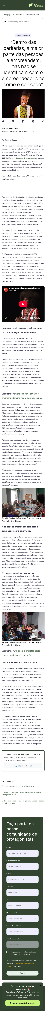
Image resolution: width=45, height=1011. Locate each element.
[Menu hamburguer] (4, 5)
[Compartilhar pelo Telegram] (43, 121)
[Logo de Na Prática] (35, 5)
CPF (7, 900)
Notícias (19, 15)
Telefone (9, 887)
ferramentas (31, 722)
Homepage (7, 15)
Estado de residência (14, 926)
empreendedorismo (9, 233)
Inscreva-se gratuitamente (22, 1003)
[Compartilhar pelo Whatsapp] (33, 121)
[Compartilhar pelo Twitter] (3, 121)
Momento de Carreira (14, 913)
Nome (8, 848)
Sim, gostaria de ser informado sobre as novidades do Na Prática (24, 953)
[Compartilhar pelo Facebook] (23, 121)
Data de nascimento (13, 861)
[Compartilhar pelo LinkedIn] (13, 121)
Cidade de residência (14, 939)
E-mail (8, 874)
